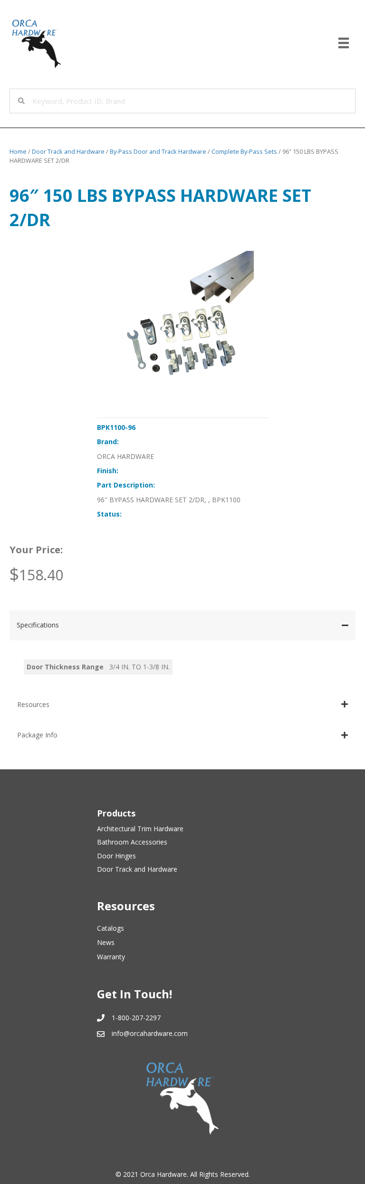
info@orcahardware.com (150, 1033)
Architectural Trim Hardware (140, 828)
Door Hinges (116, 855)
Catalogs (110, 928)
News (106, 942)
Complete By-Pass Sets (244, 151)
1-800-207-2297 (136, 1017)
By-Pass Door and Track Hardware (158, 151)
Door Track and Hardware (68, 151)
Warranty (111, 956)
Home (18, 151)
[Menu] (343, 43)
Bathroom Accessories (132, 841)
